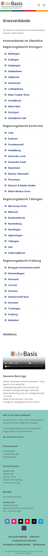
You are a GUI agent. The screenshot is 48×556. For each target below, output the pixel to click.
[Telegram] (40, 521)
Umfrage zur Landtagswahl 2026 (16, 402)
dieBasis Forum (9, 477)
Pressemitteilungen (11, 454)
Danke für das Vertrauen (13, 399)
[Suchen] (39, 5)
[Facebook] (7, 521)
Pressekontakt (9, 451)
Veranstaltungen (9, 457)
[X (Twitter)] (20, 521)
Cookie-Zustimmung (11, 482)
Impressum (39, 544)
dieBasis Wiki (8, 474)
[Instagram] (14, 521)
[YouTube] (27, 521)
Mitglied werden (17, 537)
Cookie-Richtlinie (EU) (24, 540)
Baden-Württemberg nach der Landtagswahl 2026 (23, 393)
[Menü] (44, 5)
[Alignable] (24, 528)
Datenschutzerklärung (16, 544)
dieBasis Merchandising (12, 479)
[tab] (24, 54)
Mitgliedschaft (9, 471)
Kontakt (35, 537)
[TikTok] (34, 521)
